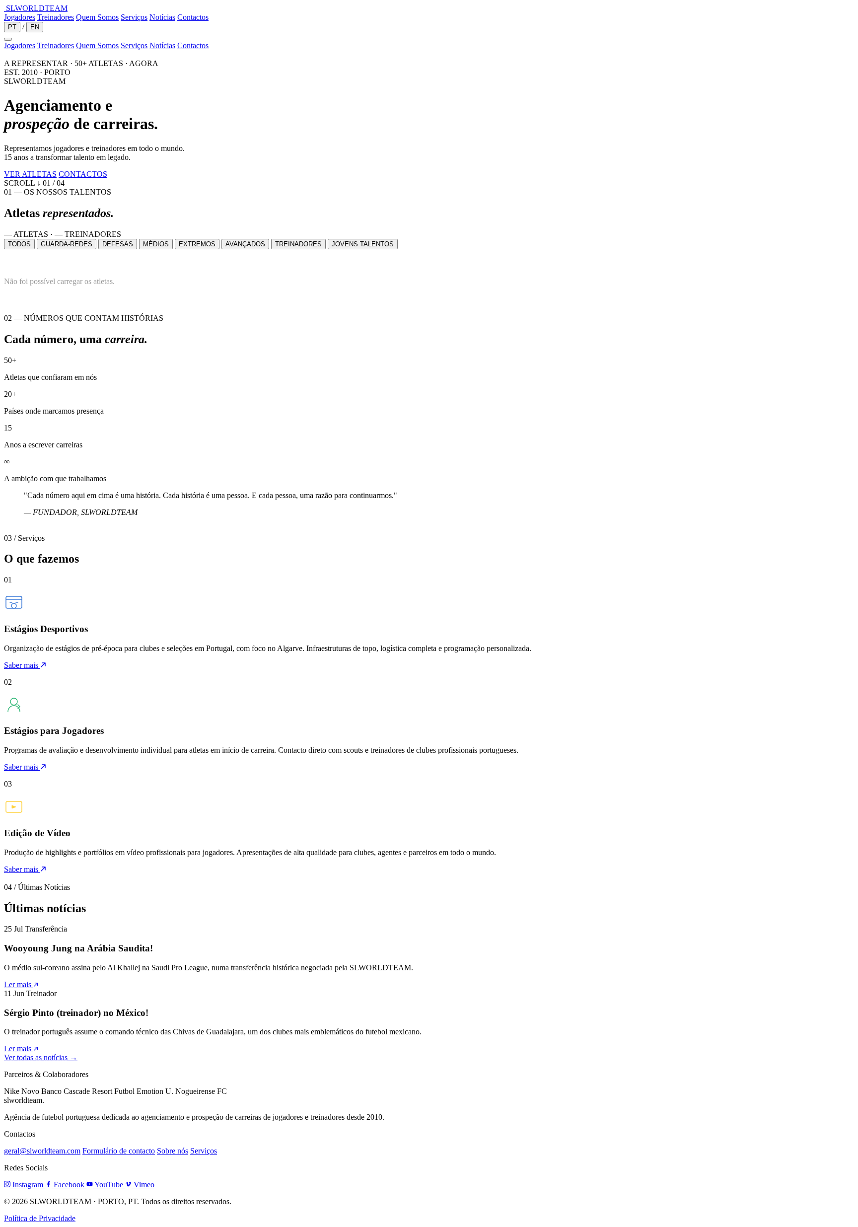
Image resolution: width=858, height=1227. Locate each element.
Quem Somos (97, 17)
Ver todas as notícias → (40, 1057)
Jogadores (19, 17)
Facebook (69, 1184)
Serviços (134, 17)
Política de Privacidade (39, 1218)
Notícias (162, 17)
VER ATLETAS (30, 174)
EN (34, 27)
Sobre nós (172, 1151)
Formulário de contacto (118, 1151)
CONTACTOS (83, 174)
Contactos (193, 17)
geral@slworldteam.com (42, 1151)
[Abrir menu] (8, 39)
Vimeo (143, 1184)
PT (12, 27)
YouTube (109, 1184)
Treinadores (55, 17)
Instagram (27, 1184)
